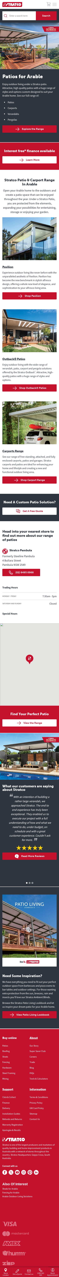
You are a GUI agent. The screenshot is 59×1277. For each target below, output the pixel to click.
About (34, 1038)
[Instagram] (23, 1172)
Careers (33, 1056)
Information (38, 1089)
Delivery (6, 1108)
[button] (29, 659)
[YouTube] (17, 1172)
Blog (32, 1067)
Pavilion (7, 267)
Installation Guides (11, 1113)
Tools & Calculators (39, 1078)
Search (46, 15)
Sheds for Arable (10, 1188)
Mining (5, 1078)
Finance (6, 1102)
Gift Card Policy (37, 1108)
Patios (5, 1045)
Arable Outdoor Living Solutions (17, 1196)
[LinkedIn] (36, 1172)
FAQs (32, 1073)
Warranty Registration (12, 1124)
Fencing (6, 1062)
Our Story (34, 1045)
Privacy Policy (36, 1102)
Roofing (6, 1051)
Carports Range (12, 451)
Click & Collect (9, 1097)
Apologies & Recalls (11, 1130)
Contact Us (35, 1119)
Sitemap (33, 1113)
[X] (11, 1172)
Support (7, 1089)
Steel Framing (8, 1073)
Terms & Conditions (39, 1097)
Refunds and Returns (12, 1119)
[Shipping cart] (49, 4)
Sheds (5, 1056)
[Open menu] (55, 4)
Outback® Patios (13, 359)
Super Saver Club (38, 1051)
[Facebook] (4, 1172)
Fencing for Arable (10, 1192)
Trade (32, 1062)
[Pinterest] (30, 1172)
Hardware (6, 1067)
